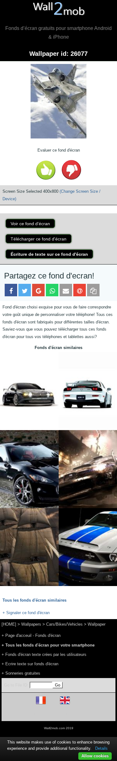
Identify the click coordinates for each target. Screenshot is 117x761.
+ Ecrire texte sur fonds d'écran (30, 664)
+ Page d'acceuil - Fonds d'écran (31, 635)
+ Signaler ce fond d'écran (26, 612)
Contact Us (98, 713)
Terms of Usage (22, 713)
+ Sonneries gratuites (21, 673)
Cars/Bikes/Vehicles (64, 624)
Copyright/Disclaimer (50, 713)
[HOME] (9, 624)
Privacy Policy (78, 713)
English (75, 704)
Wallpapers (31, 624)
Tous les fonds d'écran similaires (34, 600)
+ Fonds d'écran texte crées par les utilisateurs (44, 654)
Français (52, 704)
